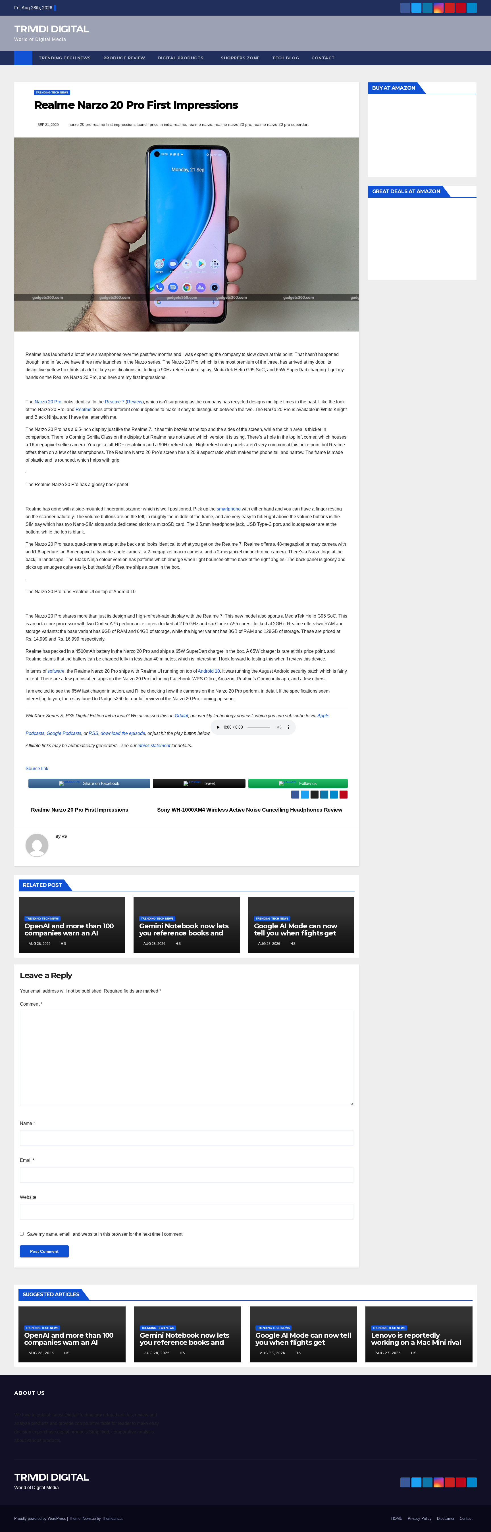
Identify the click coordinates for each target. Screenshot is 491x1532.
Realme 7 (114, 401)
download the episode (123, 733)
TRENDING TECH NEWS (65, 58)
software (56, 671)
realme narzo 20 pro (233, 124)
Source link (37, 768)
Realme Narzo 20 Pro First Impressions (79, 810)
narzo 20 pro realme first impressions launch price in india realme (127, 124)
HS (64, 836)
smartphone (229, 509)
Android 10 (209, 671)
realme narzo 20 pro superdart (281, 124)
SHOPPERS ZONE (240, 58)
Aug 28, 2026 (41, 1353)
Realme (83, 409)
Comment (31, 1004)
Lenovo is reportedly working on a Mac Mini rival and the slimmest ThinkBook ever (416, 1346)
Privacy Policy (420, 1518)
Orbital (181, 715)
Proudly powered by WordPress (40, 1518)
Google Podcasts (64, 733)
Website (28, 1197)
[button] (473, 57)
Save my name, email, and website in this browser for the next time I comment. (105, 1234)
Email (27, 1160)
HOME (396, 1518)
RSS (93, 733)
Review (134, 401)
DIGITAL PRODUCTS (181, 58)
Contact (323, 58)
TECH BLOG (285, 58)
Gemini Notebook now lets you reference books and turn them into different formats (183, 936)
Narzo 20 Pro (48, 401)
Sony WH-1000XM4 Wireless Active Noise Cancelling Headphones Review (250, 810)
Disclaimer (445, 1518)
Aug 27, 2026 (388, 1353)
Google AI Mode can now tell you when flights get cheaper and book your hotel (295, 936)
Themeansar (112, 1518)
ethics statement (154, 745)
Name (27, 1123)
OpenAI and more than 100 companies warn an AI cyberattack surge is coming (71, 933)
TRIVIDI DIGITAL (51, 29)
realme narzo (200, 124)
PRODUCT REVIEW (124, 58)
